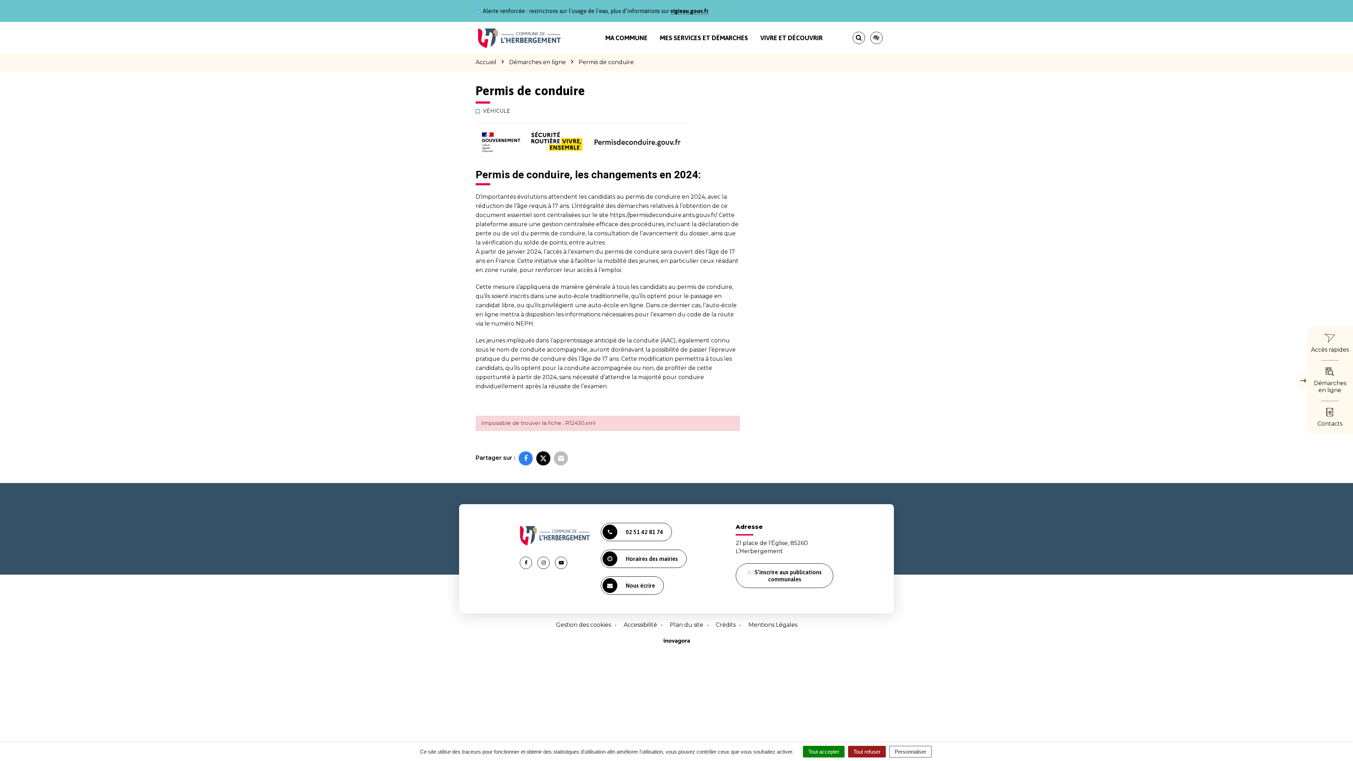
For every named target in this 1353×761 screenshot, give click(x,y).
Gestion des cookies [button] (583, 624)
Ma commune (626, 38)
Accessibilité (640, 624)
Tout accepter (823, 752)
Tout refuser (867, 752)
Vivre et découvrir (791, 38)
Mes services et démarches (704, 38)
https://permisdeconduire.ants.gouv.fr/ (663, 215)
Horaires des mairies (652, 559)
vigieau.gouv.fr (690, 11)
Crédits (726, 624)
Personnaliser (910, 752)
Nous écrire (640, 585)
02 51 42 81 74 (644, 532)
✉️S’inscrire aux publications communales (785, 575)
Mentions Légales (772, 624)
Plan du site (686, 624)
